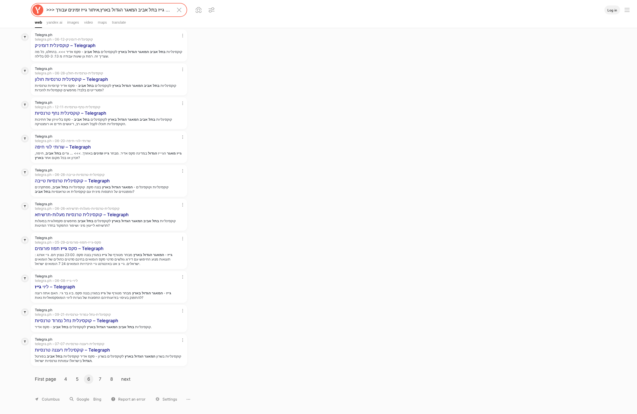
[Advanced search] (211, 9)
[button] (128, 399)
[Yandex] (37, 9)
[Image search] (198, 9)
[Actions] (183, 36)
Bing (97, 399)
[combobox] (108, 9)
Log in (612, 10)
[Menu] (627, 10)
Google (83, 399)
